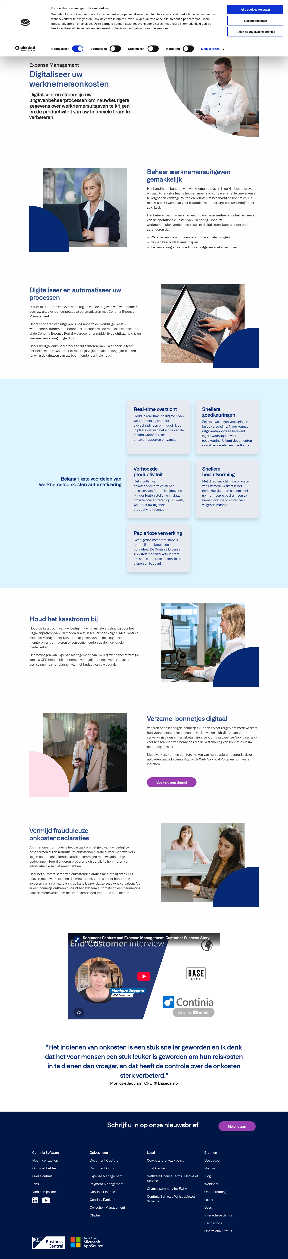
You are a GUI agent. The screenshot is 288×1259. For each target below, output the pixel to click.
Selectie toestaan (255, 20)
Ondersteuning (215, 1192)
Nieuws (209, 1168)
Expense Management (106, 1176)
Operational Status (218, 1231)
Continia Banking (102, 1200)
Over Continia (42, 1176)
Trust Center (156, 1168)
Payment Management (107, 1184)
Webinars (211, 1184)
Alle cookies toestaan (255, 9)
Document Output (103, 1168)
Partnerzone (213, 1223)
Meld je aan (237, 1126)
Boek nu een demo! (171, 782)
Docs (208, 1207)
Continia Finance (102, 1192)
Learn (208, 1200)
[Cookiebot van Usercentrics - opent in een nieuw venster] (25, 49)
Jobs (35, 1184)
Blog (207, 1176)
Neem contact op (45, 1160)
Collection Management (107, 1207)
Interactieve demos (218, 1215)
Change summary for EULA (167, 1189)
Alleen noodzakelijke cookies (255, 31)
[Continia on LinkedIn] (37, 1200)
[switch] (115, 48)
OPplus (95, 1215)
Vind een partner (44, 1192)
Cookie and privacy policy (165, 1160)
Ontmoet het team (46, 1168)
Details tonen (210, 48)
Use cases (211, 1160)
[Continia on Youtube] (46, 1200)
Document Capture (104, 1160)
